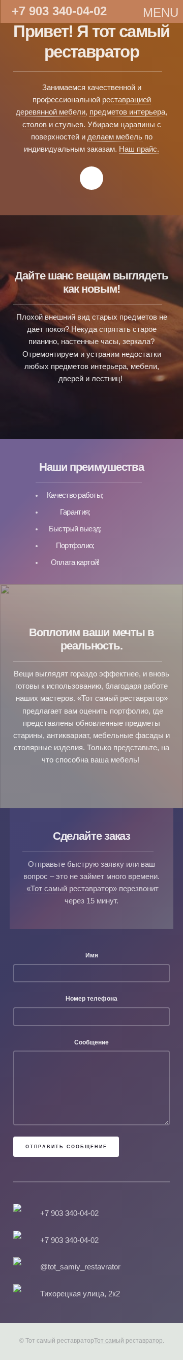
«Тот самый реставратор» (70, 889)
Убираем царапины (121, 125)
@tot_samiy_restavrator (80, 1267)
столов (34, 125)
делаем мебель (114, 137)
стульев (69, 125)
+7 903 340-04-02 (59, 9)
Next (91, 178)
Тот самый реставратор (128, 1340)
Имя (91, 955)
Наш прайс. (139, 149)
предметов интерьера (127, 112)
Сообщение (91, 1042)
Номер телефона (91, 998)
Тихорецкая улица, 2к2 (80, 1294)
